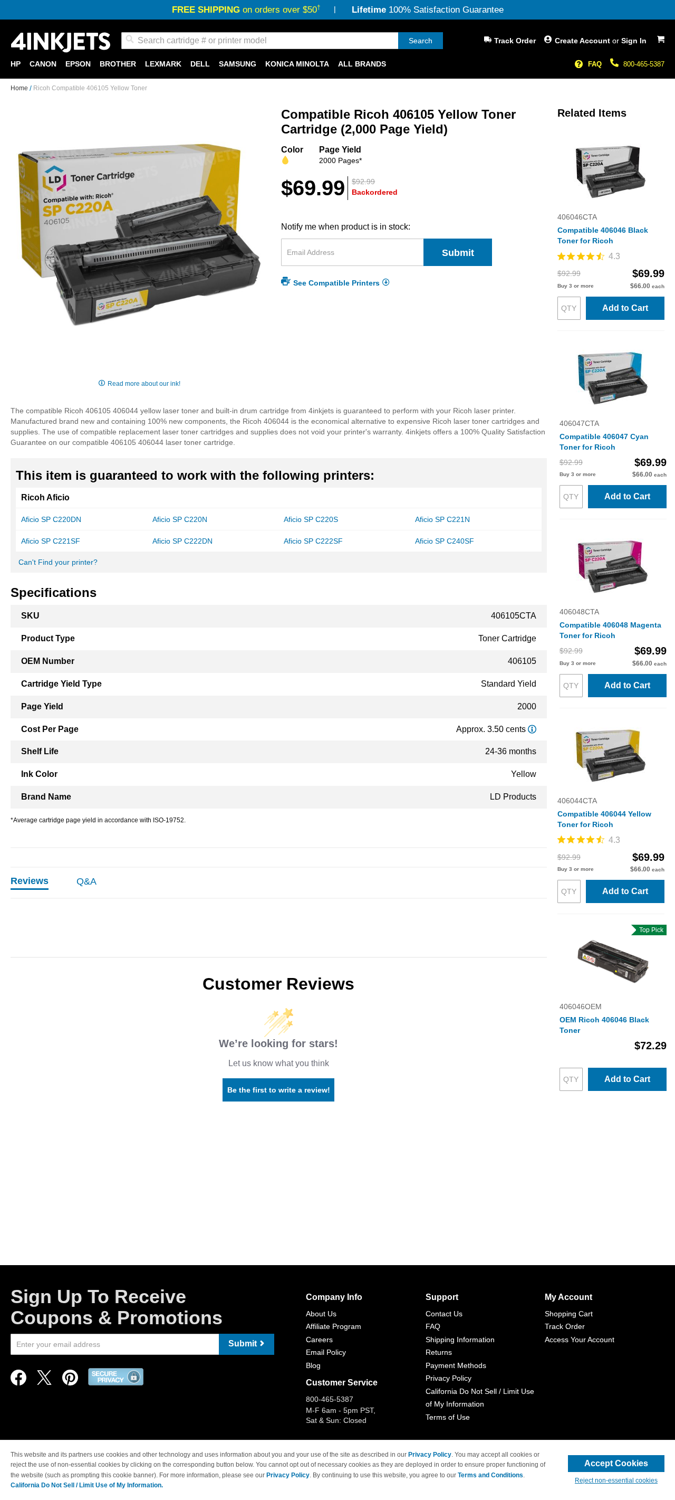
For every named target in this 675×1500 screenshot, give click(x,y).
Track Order (515, 40)
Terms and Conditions (490, 1475)
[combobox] (282, 40)
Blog (313, 1365)
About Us (321, 1313)
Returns (439, 1352)
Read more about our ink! (144, 383)
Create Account (583, 40)
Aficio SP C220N (179, 519)
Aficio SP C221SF (50, 541)
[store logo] (61, 42)
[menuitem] (16, 64)
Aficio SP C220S (311, 519)
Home (20, 88)
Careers (319, 1339)
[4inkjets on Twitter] (44, 1380)
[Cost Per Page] (532, 729)
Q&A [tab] (86, 881)
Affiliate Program (333, 1326)
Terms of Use (448, 1417)
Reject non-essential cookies (616, 1480)
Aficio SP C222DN (182, 541)
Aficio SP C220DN (51, 519)
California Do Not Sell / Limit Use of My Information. (87, 1485)
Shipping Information (460, 1339)
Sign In (634, 40)
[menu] (337, 64)
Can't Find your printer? (58, 562)
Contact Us (444, 1313)
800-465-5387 (643, 64)
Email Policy (326, 1352)
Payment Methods (456, 1365)
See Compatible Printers (336, 282)
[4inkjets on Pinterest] (70, 1380)
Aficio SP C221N (442, 519)
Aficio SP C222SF (313, 541)
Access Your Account (579, 1339)
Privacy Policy (448, 1378)
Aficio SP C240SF (444, 541)
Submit (458, 253)
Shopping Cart (569, 1313)
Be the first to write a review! (278, 1090)
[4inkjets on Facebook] (18, 1380)
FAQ (595, 64)
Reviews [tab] (30, 881)
